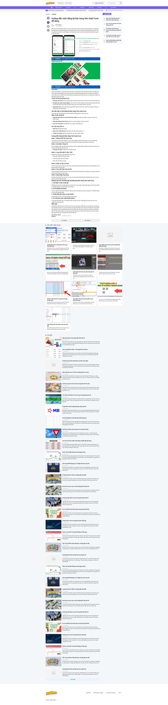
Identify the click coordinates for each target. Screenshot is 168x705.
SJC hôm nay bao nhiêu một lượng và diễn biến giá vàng (76, 440)
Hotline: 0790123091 (99, 3)
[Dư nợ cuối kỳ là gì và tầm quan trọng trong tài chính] (53, 513)
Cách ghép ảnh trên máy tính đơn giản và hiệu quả (83, 272)
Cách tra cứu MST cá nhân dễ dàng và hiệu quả (74, 532)
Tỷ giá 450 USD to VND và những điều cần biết (74, 475)
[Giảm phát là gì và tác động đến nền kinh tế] (53, 342)
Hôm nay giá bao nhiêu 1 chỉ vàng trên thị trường (74, 349)
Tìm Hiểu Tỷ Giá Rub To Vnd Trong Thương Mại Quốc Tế (76, 395)
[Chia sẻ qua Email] (48, 26)
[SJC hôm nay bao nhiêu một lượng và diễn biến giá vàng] (53, 444)
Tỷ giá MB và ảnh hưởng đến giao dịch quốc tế (74, 406)
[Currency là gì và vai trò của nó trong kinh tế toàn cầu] (53, 387)
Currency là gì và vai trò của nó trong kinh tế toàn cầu (76, 383)
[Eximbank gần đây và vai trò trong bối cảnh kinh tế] (53, 501)
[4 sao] (68, 216)
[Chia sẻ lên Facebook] (48, 22)
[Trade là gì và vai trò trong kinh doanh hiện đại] (53, 524)
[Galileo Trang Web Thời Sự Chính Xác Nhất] (50, 3)
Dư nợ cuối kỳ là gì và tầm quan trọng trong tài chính (75, 509)
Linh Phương (58, 24)
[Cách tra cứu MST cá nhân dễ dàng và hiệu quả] (53, 536)
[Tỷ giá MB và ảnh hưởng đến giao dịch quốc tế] (53, 410)
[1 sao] (62, 216)
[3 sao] (66, 216)
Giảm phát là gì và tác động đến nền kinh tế (73, 338)
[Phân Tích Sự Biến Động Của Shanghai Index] (53, 456)
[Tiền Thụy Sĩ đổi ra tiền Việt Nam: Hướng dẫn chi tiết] (53, 547)
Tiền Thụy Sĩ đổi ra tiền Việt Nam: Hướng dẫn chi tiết (75, 543)
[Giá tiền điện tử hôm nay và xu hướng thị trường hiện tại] (53, 696)
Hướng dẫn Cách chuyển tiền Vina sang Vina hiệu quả (57, 245)
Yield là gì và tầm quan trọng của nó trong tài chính (75, 429)
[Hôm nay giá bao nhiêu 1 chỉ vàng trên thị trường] (53, 353)
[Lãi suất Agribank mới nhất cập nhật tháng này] (53, 422)
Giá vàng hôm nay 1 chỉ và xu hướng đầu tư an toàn (88, 10)
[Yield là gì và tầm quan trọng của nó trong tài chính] (53, 433)
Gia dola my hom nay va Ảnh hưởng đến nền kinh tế (75, 486)
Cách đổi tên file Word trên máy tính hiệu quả (57, 325)
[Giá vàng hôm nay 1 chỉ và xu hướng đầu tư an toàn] (53, 376)
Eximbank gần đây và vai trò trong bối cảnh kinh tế (75, 497)
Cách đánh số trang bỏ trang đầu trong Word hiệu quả (83, 299)
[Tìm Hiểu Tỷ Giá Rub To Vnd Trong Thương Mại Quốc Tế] (53, 399)
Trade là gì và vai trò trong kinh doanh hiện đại (74, 520)
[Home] (48, 18)
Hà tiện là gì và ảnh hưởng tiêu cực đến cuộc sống (65, 10)
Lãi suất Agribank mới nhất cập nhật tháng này (74, 418)
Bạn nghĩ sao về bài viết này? (56, 215)
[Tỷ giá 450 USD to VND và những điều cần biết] (53, 479)
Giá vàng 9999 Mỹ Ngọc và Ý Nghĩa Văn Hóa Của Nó (75, 463)
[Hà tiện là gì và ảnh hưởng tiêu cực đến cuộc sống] (53, 365)
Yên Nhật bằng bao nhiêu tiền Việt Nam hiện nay (74, 703)
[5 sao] (70, 216)
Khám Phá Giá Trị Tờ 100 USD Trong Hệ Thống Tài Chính (76, 680)
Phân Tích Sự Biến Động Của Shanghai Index (74, 452)
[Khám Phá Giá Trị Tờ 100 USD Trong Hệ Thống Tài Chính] (53, 684)
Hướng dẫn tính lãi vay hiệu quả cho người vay (74, 555)
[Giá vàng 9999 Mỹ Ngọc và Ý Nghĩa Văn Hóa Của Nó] (53, 467)
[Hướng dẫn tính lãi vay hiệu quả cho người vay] (53, 559)
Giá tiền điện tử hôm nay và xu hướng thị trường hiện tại (76, 692)
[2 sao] (64, 216)
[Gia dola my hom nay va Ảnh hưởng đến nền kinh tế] (53, 490)
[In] (48, 30)
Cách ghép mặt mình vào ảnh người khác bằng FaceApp (109, 245)
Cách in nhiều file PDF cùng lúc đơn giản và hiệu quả (57, 299)
